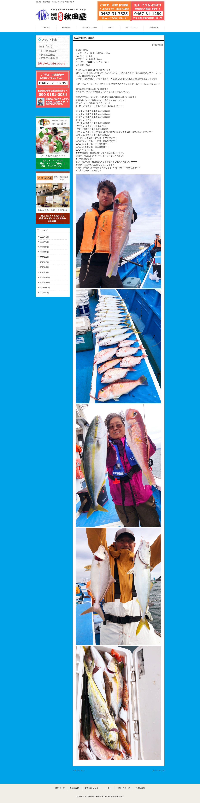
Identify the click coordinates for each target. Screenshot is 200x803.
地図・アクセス (123, 788)
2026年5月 (44, 252)
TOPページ (60, 788)
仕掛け (108, 788)
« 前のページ (79, 770)
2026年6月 (44, 247)
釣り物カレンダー (92, 788)
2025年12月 (45, 277)
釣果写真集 (140, 788)
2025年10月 (45, 288)
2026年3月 (44, 262)
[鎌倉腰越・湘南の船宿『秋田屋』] (61, 21)
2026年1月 (44, 272)
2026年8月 (44, 237)
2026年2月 (44, 267)
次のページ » (158, 770)
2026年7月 (44, 242)
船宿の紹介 (75, 788)
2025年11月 (45, 282)
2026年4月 (44, 257)
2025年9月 (44, 293)
